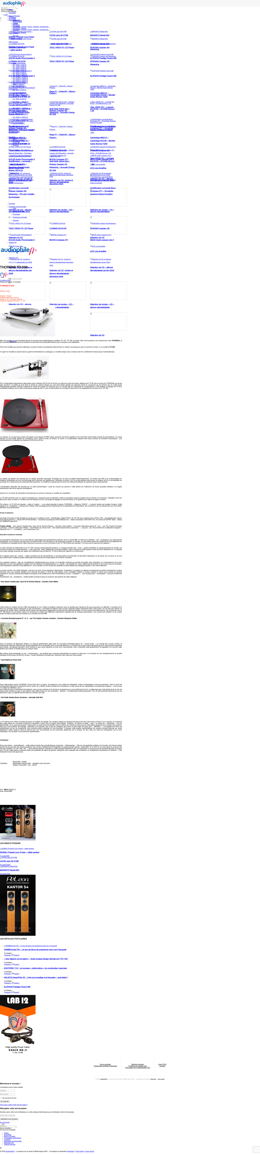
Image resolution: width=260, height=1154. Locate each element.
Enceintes (16, 25)
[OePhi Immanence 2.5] (18, 840)
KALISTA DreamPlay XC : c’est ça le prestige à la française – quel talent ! (36, 977)
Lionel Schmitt (16, 279)
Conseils (12, 137)
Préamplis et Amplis (20, 144)
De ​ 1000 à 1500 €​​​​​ (19, 65)
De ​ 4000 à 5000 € (19, 71)
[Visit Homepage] (14, 6)
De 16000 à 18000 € (20, 117)
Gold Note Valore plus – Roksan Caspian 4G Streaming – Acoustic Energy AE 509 (62, 111)
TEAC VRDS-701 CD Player (61, 61)
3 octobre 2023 (5, 280)
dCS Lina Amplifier (98, 251)
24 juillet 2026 (5, 865)
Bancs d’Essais (9, 1136)
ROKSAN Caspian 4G (99, 150)
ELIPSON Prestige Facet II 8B (103, 76)
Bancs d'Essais (11, 263)
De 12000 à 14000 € (20, 78)
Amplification (17, 22)
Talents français (9, 1144)
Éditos (11, 10)
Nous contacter (105, 1064)
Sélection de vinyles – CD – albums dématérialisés (61, 211)
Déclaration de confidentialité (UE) (137, 1068)
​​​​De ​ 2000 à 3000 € (19, 68)
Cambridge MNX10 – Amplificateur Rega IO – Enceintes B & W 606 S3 (19, 95)
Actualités (12, 13)
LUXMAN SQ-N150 (17, 61)
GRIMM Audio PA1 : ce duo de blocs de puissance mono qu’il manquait (35, 950)
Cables (15, 23)
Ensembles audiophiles (17, 63)
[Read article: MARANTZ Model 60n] (61, 866)
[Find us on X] (1, 1148)
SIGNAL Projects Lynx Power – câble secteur (21, 38)
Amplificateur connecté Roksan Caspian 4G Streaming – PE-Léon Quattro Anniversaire (21, 129)
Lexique (162, 1066)
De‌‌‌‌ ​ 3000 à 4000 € (19, 70)
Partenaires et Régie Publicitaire (105, 1066)
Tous (14, 17)
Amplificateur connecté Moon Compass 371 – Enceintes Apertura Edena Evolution (103, 128)
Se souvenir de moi (9, 1098)
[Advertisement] (37, 779)
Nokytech (153, 1079)
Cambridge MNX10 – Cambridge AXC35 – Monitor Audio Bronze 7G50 (102, 141)
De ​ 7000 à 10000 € (20, 75)
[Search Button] (17, 8)
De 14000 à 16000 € (20, 80)
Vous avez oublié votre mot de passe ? (14, 1105)
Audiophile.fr (104, 1079)
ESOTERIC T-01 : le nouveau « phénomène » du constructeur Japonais (35, 968)
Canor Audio (89, 1151)
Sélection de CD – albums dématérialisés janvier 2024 (102, 180)
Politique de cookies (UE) (137, 1066)
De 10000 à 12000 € (20, 76)
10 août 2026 (4, 856)
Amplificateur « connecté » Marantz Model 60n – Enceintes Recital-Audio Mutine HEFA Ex (20, 111)
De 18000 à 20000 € (20, 83)
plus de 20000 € (19, 84)
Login (6, 15)
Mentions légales (138, 1064)
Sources (16, 30)
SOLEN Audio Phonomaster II (22, 58)
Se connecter (5, 1122)
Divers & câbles (18, 140)
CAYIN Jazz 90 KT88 (58, 35)
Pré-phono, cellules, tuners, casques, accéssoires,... (31, 30)
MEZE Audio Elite (16, 168)
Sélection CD (9, 1143)
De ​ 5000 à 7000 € (19, 73)
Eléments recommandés (17, 139)
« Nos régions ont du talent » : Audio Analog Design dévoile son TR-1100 (36, 959)
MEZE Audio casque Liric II (102, 159)
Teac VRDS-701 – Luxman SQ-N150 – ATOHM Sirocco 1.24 (102, 109)
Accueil (2, 263)
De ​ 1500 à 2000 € (19, 67)
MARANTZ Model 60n (99, 35)
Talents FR (12, 243)
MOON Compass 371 (58, 240)
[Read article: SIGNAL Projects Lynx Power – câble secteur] (61, 849)
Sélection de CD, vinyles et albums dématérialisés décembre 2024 (61, 274)
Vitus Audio (161, 1079)
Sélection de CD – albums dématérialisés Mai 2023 (20, 211)
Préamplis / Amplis (19, 28)
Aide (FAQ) (162, 1064)
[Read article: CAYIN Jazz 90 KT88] (61, 858)
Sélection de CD (97, 335)
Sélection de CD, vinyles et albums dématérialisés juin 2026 (20, 271)
